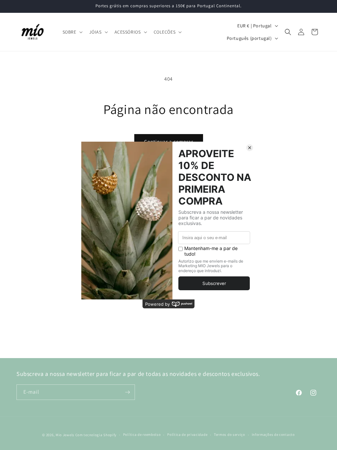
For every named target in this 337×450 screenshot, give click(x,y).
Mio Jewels (65, 435)
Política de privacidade (187, 434)
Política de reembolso (142, 434)
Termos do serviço (229, 434)
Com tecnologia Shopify (96, 435)
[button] (72, 32)
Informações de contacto (273, 434)
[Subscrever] (127, 392)
